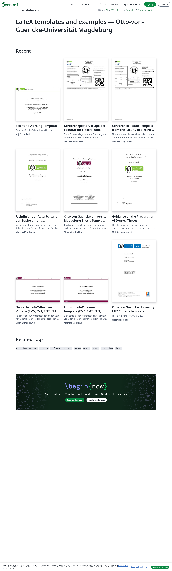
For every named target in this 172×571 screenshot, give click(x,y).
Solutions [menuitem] (84, 4)
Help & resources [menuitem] (130, 4)
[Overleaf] (10, 4)
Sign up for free (74, 400)
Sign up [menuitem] (150, 4)
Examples (130, 10)
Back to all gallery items (27, 10)
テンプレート (117, 10)
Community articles (147, 10)
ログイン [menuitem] (164, 4)
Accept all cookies (160, 567)
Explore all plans (97, 400)
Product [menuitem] (70, 4)
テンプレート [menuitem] (101, 4)
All (107, 10)
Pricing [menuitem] (114, 4)
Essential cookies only (140, 567)
